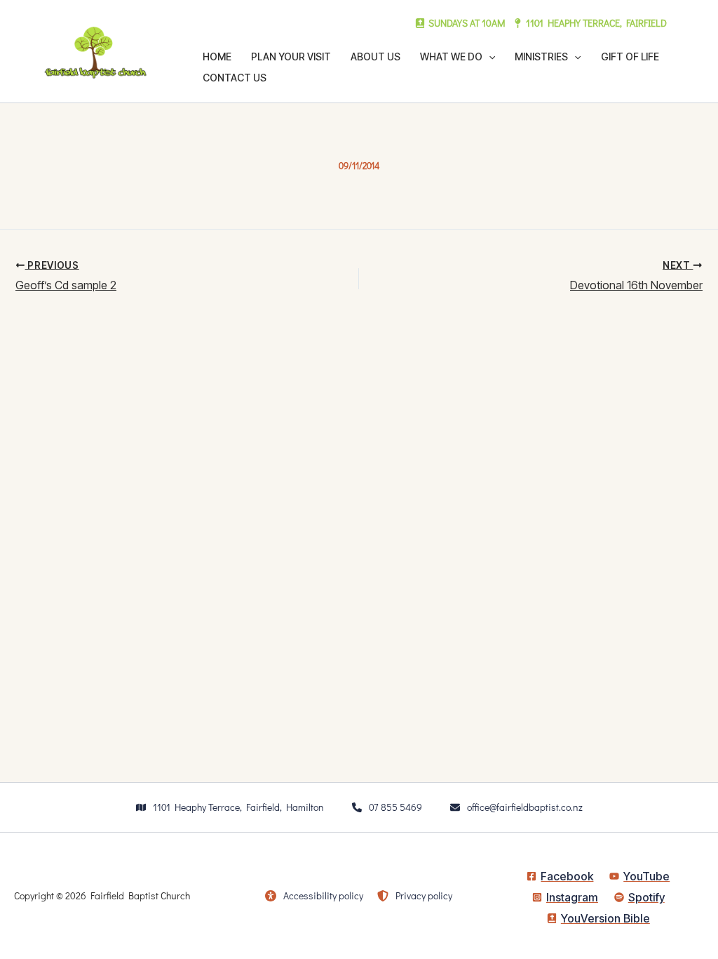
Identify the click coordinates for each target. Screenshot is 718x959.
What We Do (451, 56)
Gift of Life (630, 56)
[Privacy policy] (414, 895)
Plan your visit (291, 56)
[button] (488, 56)
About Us (375, 56)
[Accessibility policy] (314, 895)
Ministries (541, 56)
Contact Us (234, 78)
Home (217, 56)
